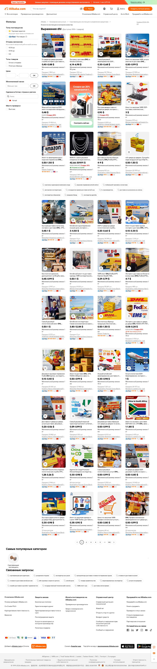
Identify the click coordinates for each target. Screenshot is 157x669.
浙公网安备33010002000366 (116, 665)
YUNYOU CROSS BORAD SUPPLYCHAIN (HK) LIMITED (109, 124)
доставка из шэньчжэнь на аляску (131, 190)
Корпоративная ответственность (17, 611)
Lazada (78, 656)
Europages (112, 656)
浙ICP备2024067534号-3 (137, 665)
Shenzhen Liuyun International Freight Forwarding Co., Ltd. (137, 172)
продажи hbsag (72, 195)
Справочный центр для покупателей (104, 603)
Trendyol (103, 656)
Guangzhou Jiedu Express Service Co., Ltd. (109, 172)
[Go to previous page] (77, 542)
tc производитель (107, 190)
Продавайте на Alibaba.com (137, 602)
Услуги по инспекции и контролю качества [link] (57, 25)
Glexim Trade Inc (48, 169)
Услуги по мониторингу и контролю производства (44, 622)
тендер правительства (88, 581)
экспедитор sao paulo (63, 575)
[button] (81, 8)
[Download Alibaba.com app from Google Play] (144, 646)
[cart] (112, 9)
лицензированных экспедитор (112, 581)
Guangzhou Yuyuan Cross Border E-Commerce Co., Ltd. (109, 74)
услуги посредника (135, 581)
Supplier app (76, 646)
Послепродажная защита (44, 617)
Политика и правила (42, 628)
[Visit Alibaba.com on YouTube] (146, 630)
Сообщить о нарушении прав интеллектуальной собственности (106, 624)
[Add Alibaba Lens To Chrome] (39, 646)
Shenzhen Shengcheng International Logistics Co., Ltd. (82, 241)
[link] (154, 647)
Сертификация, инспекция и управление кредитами (89, 22)
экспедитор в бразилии (52, 195)
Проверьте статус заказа (136, 611)
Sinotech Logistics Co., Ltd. (51, 124)
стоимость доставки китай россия (21, 581)
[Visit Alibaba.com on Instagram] (141, 630)
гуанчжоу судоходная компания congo (57, 185)
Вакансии (8, 615)
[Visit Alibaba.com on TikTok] (151, 630)
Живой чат (100, 608)
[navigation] (22, 282)
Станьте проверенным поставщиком (135, 616)
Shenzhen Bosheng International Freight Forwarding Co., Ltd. (137, 74)
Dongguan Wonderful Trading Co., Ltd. (82, 74)
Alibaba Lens (17, 646)
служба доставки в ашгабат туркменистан (24, 586)
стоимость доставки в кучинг (128, 575)
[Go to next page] (114, 542)
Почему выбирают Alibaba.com (16, 602)
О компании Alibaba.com (14, 597)
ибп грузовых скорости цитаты (49, 581)
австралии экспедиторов (53, 190)
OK (34, 75)
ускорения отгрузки (42, 575)
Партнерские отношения (136, 621)
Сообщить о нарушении (105, 630)
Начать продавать (133, 606)
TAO (96, 656)
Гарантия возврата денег (44, 606)
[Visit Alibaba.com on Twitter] (137, 630)
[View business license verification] (99, 665)
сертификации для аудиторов (19, 575)
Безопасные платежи (43, 602)
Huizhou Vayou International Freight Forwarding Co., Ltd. (54, 74)
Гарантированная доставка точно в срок (48, 612)
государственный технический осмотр (57, 586)
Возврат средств (102, 617)
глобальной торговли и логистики (116, 185)
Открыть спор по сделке (105, 613)
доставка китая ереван (101, 586)
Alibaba (43, 22)
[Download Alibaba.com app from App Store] (128, 646)
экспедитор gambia (90, 195)
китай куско (70, 581)
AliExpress (45, 656)
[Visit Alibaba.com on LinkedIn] (132, 630)
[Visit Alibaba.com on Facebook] (128, 630)
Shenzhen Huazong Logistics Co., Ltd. (54, 238)
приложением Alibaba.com (108, 646)
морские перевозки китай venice (87, 185)
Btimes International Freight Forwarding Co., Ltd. (137, 122)
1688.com (54, 656)
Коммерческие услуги (58, 22)
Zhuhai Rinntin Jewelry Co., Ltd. (81, 177)
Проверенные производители (77, 604)
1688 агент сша (82, 586)
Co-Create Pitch (10, 606)
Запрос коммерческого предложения (74, 610)
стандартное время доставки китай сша (81, 190)
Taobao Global (88, 656)
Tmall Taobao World (67, 656)
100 (109, 542)
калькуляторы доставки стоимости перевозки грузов (94, 575)
